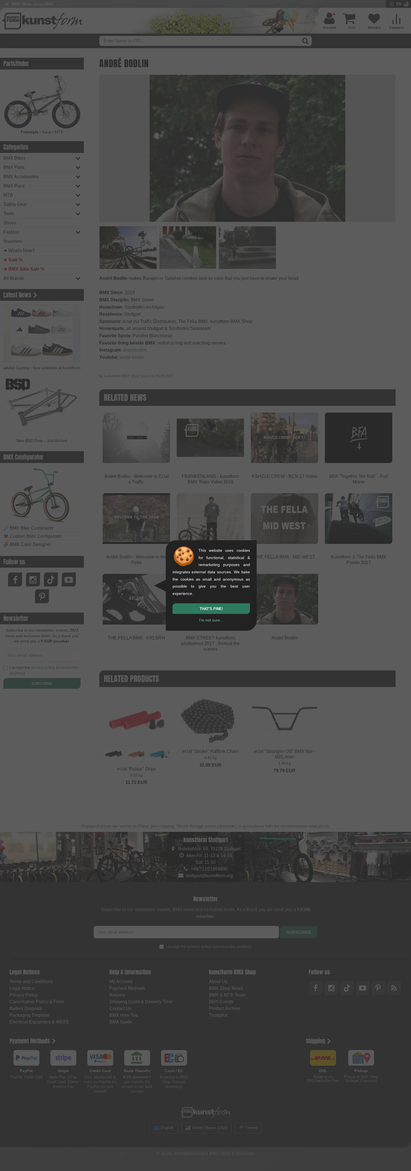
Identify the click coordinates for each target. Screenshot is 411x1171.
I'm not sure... (211, 620)
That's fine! (211, 609)
